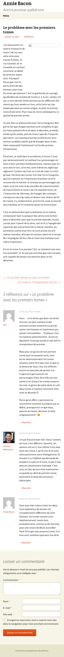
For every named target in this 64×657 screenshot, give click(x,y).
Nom (6, 601)
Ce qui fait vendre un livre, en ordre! (26, 277)
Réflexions (29, 36)
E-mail (7, 607)
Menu (6, 15)
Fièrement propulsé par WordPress (32, 650)
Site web (7, 614)
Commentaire (11, 579)
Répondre (26, 422)
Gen (5, 324)
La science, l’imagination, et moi (39, 282)
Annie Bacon (8, 511)
